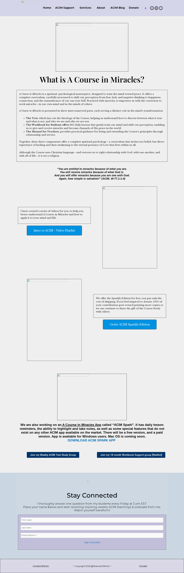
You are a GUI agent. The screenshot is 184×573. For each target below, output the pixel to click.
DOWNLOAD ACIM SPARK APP (92, 440)
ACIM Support (64, 7)
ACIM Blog (117, 7)
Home (47, 7)
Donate (134, 7)
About (101, 7)
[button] (65, 7)
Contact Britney (41, 566)
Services (85, 7)
